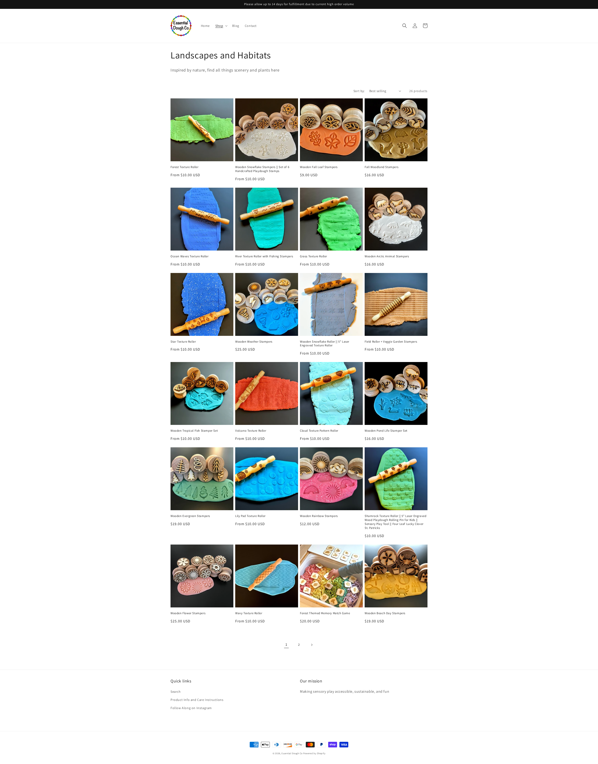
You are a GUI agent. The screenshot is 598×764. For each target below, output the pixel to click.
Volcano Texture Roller (250, 431)
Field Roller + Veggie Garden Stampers (391, 342)
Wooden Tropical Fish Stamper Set (194, 431)
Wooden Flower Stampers (188, 613)
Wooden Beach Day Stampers (385, 613)
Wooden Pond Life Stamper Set (386, 431)
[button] (221, 26)
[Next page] (311, 645)
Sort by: (359, 91)
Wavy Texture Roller (248, 613)
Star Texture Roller (183, 342)
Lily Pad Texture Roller (250, 516)
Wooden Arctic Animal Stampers (387, 256)
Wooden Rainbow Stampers (319, 516)
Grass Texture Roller (313, 256)
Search (176, 691)
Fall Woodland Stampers (381, 167)
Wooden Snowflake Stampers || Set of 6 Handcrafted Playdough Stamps (262, 169)
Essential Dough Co (292, 753)
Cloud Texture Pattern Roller (319, 431)
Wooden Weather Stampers (253, 342)
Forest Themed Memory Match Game (325, 613)
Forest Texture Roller (185, 167)
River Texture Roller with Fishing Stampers (264, 256)
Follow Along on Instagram (191, 708)
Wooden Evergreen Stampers (190, 516)
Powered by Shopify (314, 753)
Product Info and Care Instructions (197, 700)
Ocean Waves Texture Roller (190, 256)
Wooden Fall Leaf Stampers (319, 167)
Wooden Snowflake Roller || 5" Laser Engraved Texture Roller (324, 344)
